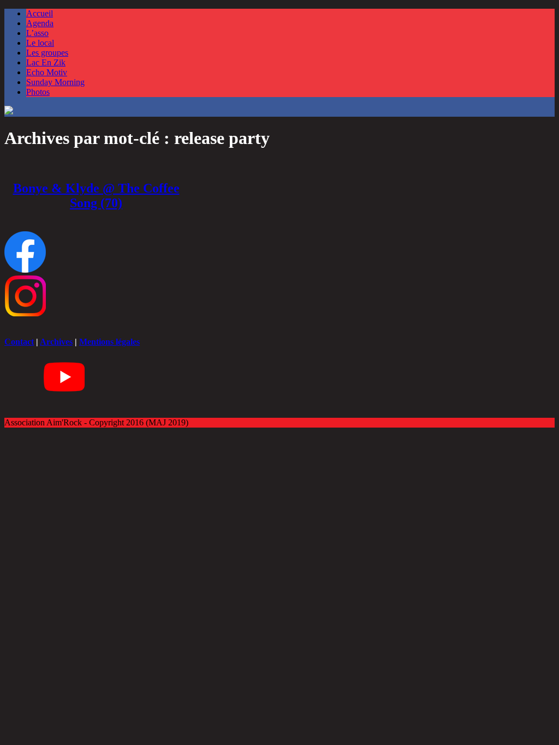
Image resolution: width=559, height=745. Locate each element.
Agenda (39, 23)
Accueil (39, 13)
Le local (40, 42)
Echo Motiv (46, 72)
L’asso (37, 33)
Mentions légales (109, 341)
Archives (56, 341)
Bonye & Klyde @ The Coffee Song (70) (96, 195)
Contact (19, 341)
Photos (38, 92)
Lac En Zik (46, 62)
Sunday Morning (55, 82)
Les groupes (47, 52)
